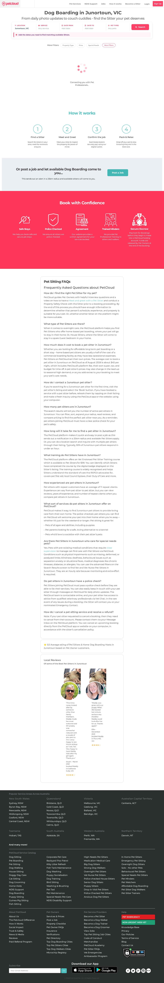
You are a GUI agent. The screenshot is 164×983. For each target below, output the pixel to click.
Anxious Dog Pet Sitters (96, 897)
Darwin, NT (127, 835)
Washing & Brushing (58, 886)
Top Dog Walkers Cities (59, 949)
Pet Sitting (14, 864)
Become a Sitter (132, 4)
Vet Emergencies (93, 952)
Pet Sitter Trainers (130, 893)
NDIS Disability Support (59, 900)
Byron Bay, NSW (17, 807)
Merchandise (91, 941)
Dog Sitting (15, 857)
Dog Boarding (16, 893)
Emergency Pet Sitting (133, 860)
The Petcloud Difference (22, 920)
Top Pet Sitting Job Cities (97, 934)
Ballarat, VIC (90, 810)
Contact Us (127, 945)
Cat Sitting (14, 878)
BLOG (148, 970)
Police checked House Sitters (99, 878)
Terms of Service (130, 938)
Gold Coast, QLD (55, 807)
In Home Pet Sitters (131, 857)
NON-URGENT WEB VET (134, 922)
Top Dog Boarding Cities (60, 941)
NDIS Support (91, 4)
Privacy (125, 931)
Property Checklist (56, 923)
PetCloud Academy (94, 945)
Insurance (52, 931)
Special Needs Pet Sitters (134, 875)
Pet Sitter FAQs (92, 949)
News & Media (16, 934)
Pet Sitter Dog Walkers (133, 889)
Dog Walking (16, 868)
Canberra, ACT (128, 803)
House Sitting (16, 871)
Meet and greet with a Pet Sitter (86, 300)
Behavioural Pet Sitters (133, 871)
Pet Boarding (16, 860)
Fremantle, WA (92, 839)
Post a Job (118, 172)
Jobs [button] (103, 4)
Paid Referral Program (20, 941)
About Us (14, 916)
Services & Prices (55, 916)
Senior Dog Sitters (93, 882)
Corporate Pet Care (56, 857)
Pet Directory (53, 938)
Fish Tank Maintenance (59, 868)
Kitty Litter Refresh (56, 864)
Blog (123, 941)
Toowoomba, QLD (56, 814)
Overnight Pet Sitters (95, 871)
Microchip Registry (56, 952)
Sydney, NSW (16, 803)
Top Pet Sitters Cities (57, 945)
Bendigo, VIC (91, 814)
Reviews (13, 938)
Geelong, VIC (90, 807)
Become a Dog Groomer (97, 927)
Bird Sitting (53, 882)
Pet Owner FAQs (55, 927)
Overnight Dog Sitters (133, 864)
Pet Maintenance (56, 893)
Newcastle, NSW (17, 810)
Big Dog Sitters (92, 864)
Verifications (53, 934)
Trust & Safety (16, 931)
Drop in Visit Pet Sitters (96, 889)
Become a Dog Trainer (95, 923)
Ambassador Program (95, 956)
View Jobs (89, 931)
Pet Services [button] (75, 4)
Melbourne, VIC (92, 803)
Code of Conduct (93, 938)
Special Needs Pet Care (59, 897)
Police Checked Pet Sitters (98, 893)
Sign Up (158, 4)
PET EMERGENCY (131, 917)
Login (147, 4)
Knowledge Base (130, 927)
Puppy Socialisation (57, 875)
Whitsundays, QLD (56, 821)
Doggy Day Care (17, 875)
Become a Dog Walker (96, 920)
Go (64, 971)
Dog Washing (54, 871)
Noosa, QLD (53, 810)
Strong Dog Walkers (94, 868)
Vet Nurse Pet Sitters (95, 875)
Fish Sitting (15, 904)
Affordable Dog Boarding (134, 886)
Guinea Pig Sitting (18, 900)
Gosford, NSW (16, 817)
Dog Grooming (17, 882)
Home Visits (15, 886)
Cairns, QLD (53, 825)
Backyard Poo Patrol (57, 860)
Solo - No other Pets (132, 868)
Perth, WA (89, 835)
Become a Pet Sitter (94, 916)
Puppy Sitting (16, 897)
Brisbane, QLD (54, 803)
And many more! (18, 844)
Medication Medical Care (97, 860)
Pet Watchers (128, 882)
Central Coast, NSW (19, 821)
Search (141, 27)
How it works (115, 4)
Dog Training (53, 878)
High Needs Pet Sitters (96, 857)
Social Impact (16, 927)
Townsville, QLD (55, 817)
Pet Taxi (51, 889)
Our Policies (127, 934)
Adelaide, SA (53, 835)
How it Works (16, 923)
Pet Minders (127, 878)
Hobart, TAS (15, 835)
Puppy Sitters (91, 886)
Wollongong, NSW (19, 814)
